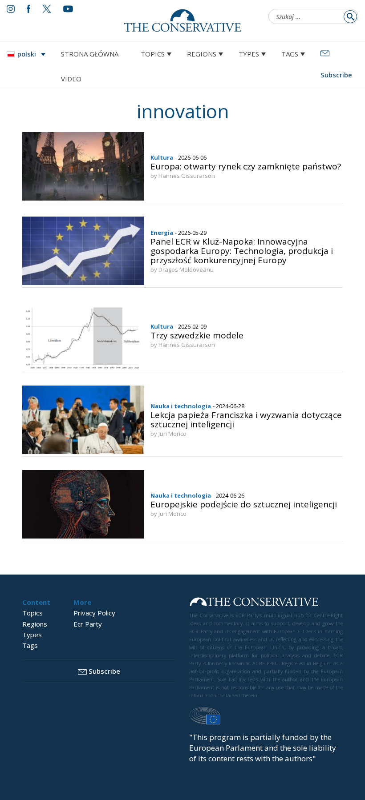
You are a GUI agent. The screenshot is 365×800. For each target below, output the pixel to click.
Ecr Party (87, 623)
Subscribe (104, 671)
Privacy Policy (94, 612)
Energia (161, 233)
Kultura (161, 157)
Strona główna (89, 53)
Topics (153, 53)
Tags (289, 53)
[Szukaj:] (310, 17)
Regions (201, 53)
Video (71, 78)
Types (249, 53)
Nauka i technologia (180, 406)
